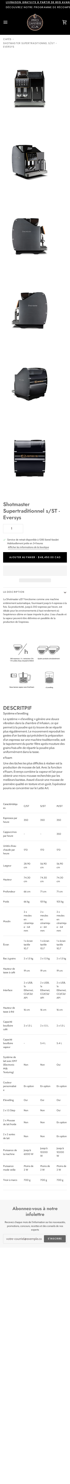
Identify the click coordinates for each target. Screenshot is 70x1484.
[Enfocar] (7, 118)
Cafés (7, 39)
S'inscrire (55, 1238)
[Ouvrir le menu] (9, 22)
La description (13, 592)
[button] (35, 570)
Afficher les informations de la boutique (28, 547)
